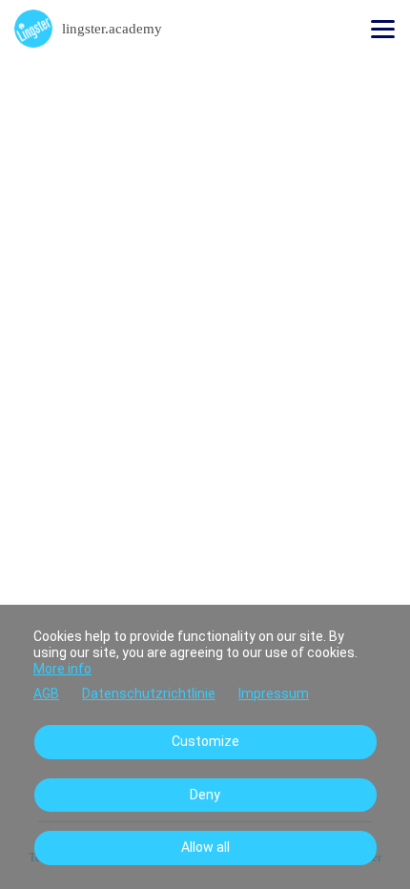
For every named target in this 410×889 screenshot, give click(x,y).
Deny (205, 794)
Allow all (205, 847)
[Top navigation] (382, 28)
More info (62, 668)
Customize (205, 741)
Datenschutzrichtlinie (148, 693)
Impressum (273, 693)
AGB (46, 693)
